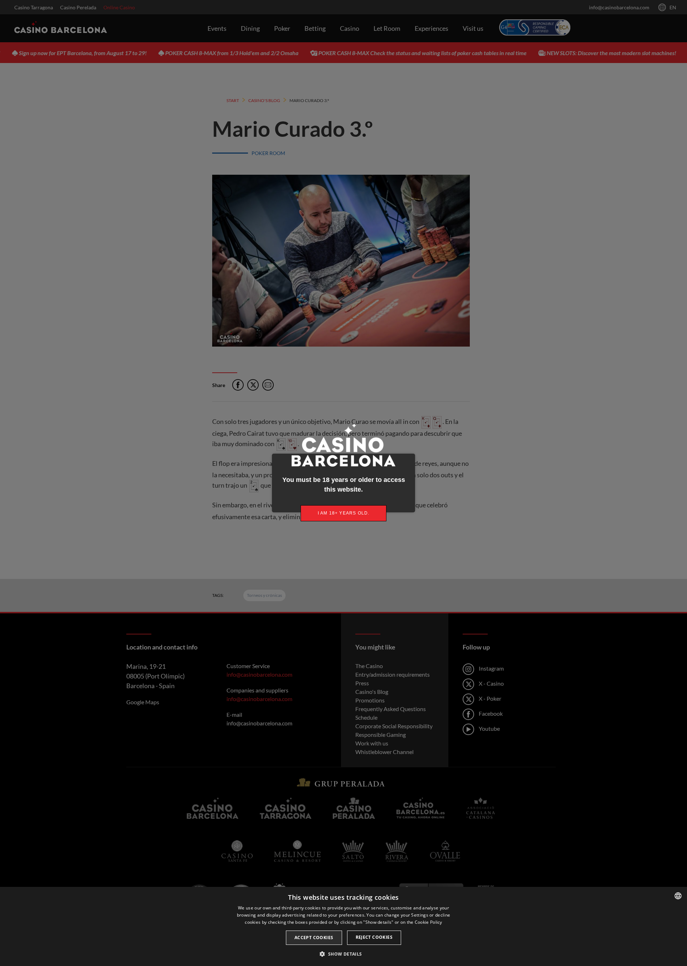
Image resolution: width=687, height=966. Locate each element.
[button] (343, 953)
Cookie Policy (428, 922)
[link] (343, 513)
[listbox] (678, 895)
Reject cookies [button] (374, 937)
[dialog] (343, 926)
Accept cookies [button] (313, 937)
